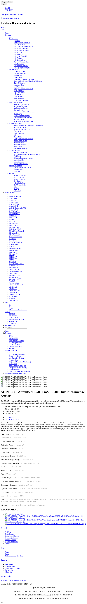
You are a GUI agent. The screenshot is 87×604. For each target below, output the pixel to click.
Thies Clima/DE (14, 294)
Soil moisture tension (21, 66)
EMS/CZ (12, 219)
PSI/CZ (11, 260)
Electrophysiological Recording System (27, 154)
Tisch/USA (13, 289)
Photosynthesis (19, 91)
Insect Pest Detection (21, 164)
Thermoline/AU (14, 292)
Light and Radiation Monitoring (24, 112)
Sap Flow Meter (19, 93)
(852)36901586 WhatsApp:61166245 (13, 580)
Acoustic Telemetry (20, 127)
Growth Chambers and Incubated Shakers (28, 81)
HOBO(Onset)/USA (16, 242)
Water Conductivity (20, 141)
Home (7, 33)
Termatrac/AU (14, 283)
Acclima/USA (14, 204)
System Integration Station (22, 168)
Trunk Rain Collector (21, 100)
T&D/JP (12, 281)
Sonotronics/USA (15, 279)
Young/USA (13, 300)
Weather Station (19, 119)
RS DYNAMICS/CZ (16, 264)
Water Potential (19, 98)
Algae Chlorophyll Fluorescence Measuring (28, 125)
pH (15, 135)
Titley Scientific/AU (16, 285)
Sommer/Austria (14, 275)
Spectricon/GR (14, 269)
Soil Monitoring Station (21, 50)
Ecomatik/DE (13, 223)
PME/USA (13, 256)
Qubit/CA (12, 262)
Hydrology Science (15, 123)
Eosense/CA (13, 225)
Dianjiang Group (15, 196)
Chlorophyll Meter (20, 73)
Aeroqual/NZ (13, 206)
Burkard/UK (13, 210)
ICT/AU (12, 246)
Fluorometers (18, 77)
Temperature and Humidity (23, 118)
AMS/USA (13, 198)
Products (8, 35)
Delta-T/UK (13, 217)
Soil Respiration (19, 64)
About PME (19, 514)
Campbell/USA (14, 212)
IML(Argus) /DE (15, 248)
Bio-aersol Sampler (20, 175)
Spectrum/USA (14, 273)
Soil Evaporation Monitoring (23, 46)
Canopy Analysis (19, 71)
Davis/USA (13, 216)
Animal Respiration (20, 152)
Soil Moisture (18, 52)
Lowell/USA (13, 250)
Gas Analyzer (18, 110)
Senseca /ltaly (13, 267)
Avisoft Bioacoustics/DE (17, 208)
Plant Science (13, 69)
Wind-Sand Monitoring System (24, 121)
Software (17, 171)
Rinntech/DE (13, 266)
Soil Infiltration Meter (21, 48)
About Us (12, 323)
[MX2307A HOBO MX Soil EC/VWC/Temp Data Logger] (25, 524)
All (10, 37)
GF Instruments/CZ (15, 237)
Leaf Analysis (18, 87)
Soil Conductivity (19, 60)
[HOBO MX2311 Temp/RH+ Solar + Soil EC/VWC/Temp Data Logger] (30, 516)
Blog (6, 302)
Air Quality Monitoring (21, 104)
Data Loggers (18, 169)
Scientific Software (20, 183)
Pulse (15, 187)
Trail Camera (18, 156)
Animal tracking (19, 160)
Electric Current (19, 177)
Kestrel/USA (13, 244)
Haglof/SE (12, 239)
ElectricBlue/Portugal (16, 231)
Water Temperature (20, 144)
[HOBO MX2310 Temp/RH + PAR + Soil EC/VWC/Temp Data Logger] (30, 520)
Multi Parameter (19, 133)
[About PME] (10, 514)
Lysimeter (17, 41)
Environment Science (16, 102)
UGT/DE (12, 298)
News (11, 306)
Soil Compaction (19, 44)
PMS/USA (13, 258)
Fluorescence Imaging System (24, 79)
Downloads (13, 316)
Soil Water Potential (20, 56)
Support (7, 312)
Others (11, 173)
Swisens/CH (13, 277)
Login (3, 29)
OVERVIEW (9, 417)
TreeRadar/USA (14, 291)
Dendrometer (18, 75)
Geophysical (18, 181)
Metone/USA (13, 254)
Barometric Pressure (20, 106)
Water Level (18, 146)
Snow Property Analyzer (22, 116)
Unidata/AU (13, 296)
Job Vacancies (10, 325)
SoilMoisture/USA (15, 271)
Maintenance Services (16, 319)
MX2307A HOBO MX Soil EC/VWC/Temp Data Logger (66, 524)
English (4, 4)
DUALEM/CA (14, 214)
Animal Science (14, 150)
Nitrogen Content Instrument (23, 89)
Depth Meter (18, 137)
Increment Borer (19, 85)
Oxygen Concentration (21, 62)
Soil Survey (17, 191)
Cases (11, 308)
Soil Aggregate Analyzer (22, 68)
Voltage (16, 189)
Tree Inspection (19, 96)
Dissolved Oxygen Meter (22, 129)
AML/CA (12, 200)
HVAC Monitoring (20, 185)
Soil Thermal (18, 58)
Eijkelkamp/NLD (15, 229)
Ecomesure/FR (14, 227)
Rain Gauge (18, 114)
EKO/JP (12, 221)
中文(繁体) (9, 10)
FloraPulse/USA (14, 235)
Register (3, 27)
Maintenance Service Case (18, 310)
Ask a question (14, 317)
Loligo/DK (13, 252)
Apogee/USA (14, 202)
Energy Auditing (19, 179)
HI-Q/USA (13, 241)
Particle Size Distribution (22, 43)
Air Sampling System (21, 108)
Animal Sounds (19, 162)
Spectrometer (18, 94)
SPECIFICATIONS (12, 419)
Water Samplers (19, 143)
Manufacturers (10, 193)
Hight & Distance (19, 83)
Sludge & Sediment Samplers (23, 139)
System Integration (15, 166)
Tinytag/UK (13, 287)
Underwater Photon (20, 148)
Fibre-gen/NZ (14, 233)
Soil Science (13, 39)
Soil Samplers (18, 54)
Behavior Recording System (23, 158)
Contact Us (13, 321)
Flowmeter (17, 131)
